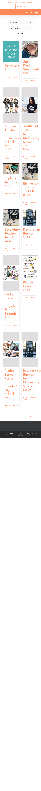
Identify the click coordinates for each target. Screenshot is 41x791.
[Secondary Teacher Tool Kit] (11, 217)
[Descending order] (31, 22)
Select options (8, 157)
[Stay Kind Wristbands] (30, 49)
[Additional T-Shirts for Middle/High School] (30, 105)
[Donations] (11, 51)
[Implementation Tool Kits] (11, 168)
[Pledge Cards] (30, 267)
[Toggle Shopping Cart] (26, 12)
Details (16, 77)
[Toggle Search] (31, 12)
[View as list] (22, 33)
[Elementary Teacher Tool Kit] (30, 171)
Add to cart (8, 78)
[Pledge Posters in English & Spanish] (11, 273)
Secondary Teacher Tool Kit (12, 233)
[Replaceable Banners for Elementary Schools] (30, 349)
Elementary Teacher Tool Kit (31, 187)
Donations (12, 66)
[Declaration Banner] (30, 217)
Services (20, 435)
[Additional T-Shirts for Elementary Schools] (11, 105)
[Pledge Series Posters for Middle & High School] (11, 349)
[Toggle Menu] (37, 12)
